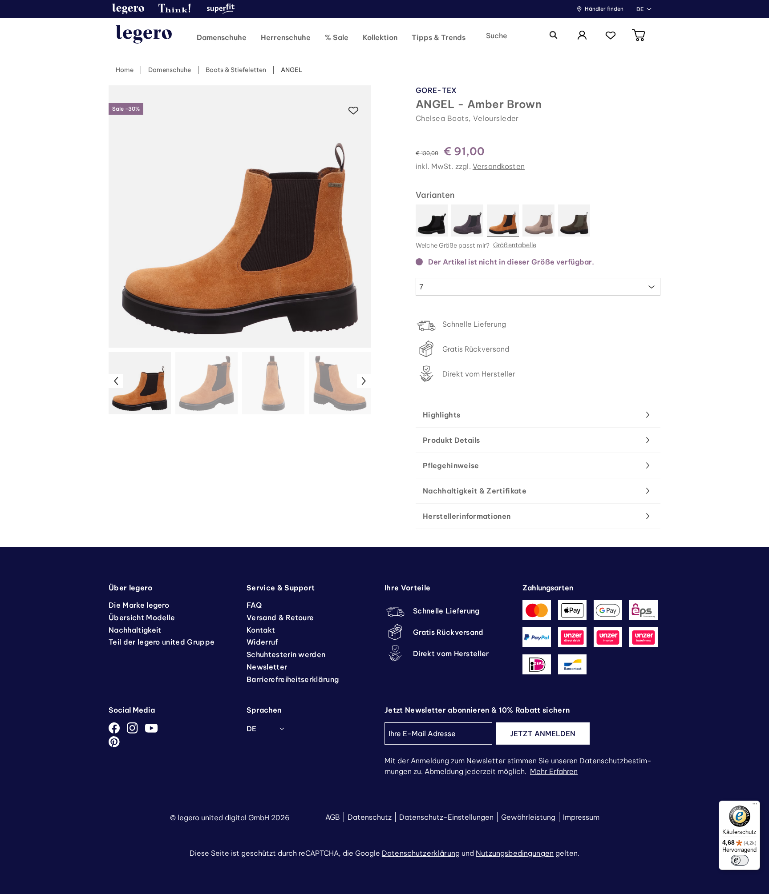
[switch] (740, 860)
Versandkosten (499, 166)
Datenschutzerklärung (421, 853)
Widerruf (262, 641)
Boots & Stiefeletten (236, 70)
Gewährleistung (528, 817)
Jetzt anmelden (542, 733)
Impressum (581, 817)
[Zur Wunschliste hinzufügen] (353, 111)
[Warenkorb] (639, 36)
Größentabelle (514, 245)
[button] (128, 9)
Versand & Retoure (280, 617)
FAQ (254, 605)
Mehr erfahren (554, 771)
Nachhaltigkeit (135, 629)
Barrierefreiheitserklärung (293, 679)
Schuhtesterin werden (286, 654)
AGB (332, 817)
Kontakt (261, 629)
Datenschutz (370, 817)
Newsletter (267, 666)
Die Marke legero (139, 605)
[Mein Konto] (582, 36)
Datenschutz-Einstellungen (446, 817)
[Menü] (754, 806)
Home (125, 70)
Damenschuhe (169, 70)
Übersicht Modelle (142, 617)
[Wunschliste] (610, 36)
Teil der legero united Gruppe (162, 641)
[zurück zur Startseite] (144, 35)
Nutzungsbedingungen (515, 853)
